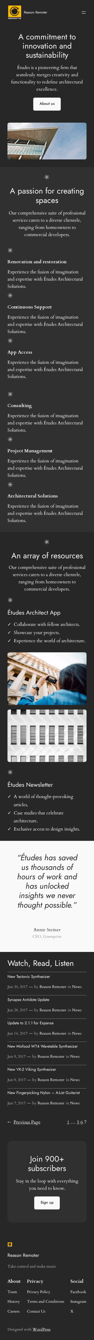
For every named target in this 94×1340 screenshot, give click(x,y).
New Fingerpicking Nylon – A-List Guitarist (43, 1093)
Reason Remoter (35, 12)
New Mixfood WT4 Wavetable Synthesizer (42, 1046)
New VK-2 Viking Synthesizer (31, 1069)
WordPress (41, 1329)
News (76, 986)
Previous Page (23, 1122)
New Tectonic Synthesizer (28, 977)
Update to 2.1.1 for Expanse (30, 1023)
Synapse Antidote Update (28, 1000)
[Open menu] (84, 12)
